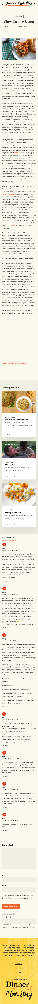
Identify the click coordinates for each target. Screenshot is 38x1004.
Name (4, 876)
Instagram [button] (19, 968)
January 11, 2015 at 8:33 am (10, 641)
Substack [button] (18, 963)
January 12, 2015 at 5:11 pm (10, 720)
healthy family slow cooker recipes (14, 363)
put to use (8, 179)
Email (4, 885)
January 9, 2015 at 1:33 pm (10, 594)
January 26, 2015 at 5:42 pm (10, 820)
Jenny (9, 27)
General (19, 16)
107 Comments (28, 27)
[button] (3, 4)
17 (14, 434)
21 (14, 477)
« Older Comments (9, 540)
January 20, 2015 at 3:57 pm (10, 789)
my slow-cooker (8, 194)
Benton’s (17, 153)
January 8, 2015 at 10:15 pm (10, 550)
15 (14, 524)
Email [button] (19, 973)
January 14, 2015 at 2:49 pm (10, 758)
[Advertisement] (19, 336)
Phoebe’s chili (10, 225)
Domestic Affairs (11, 444)
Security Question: (9, 914)
